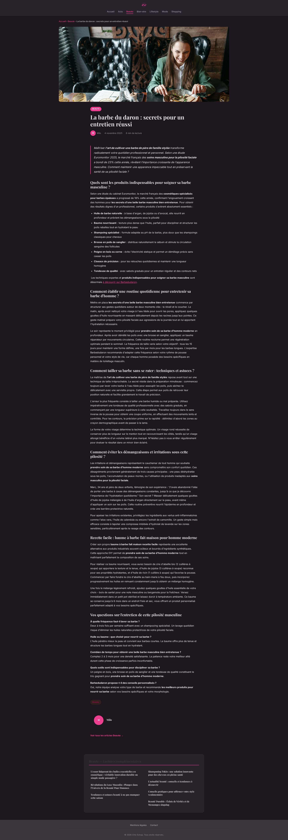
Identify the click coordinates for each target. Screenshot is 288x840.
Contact (154, 825)
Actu (120, 11)
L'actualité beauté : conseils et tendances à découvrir (170, 783)
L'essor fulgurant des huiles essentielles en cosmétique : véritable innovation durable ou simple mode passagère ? (114, 775)
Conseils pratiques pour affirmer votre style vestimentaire (171, 793)
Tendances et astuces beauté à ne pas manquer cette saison (115, 796)
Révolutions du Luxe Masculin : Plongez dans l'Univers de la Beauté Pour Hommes (114, 786)
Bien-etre (141, 11)
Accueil (110, 11)
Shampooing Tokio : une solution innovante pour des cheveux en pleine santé (170, 773)
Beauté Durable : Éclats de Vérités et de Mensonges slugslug (168, 803)
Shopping (176, 11)
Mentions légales (138, 825)
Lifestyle (154, 11)
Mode (165, 11)
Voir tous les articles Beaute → (106, 735)
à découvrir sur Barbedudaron (120, 282)
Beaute (129, 11)
